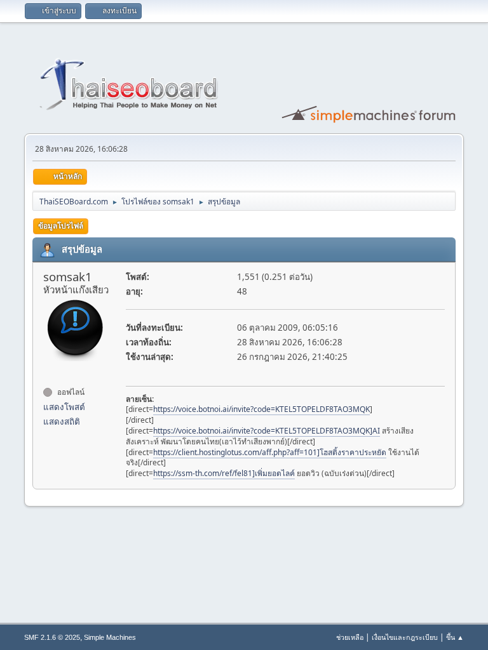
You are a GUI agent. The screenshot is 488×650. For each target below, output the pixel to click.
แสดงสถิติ (61, 421)
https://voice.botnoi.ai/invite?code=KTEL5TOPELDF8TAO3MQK (261, 409)
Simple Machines (110, 637)
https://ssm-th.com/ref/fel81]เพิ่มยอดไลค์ (224, 473)
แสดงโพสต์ (64, 407)
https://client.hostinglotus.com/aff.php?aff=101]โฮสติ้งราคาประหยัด (269, 452)
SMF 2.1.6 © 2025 (52, 637)
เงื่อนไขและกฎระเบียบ (405, 637)
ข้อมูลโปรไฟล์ (60, 225)
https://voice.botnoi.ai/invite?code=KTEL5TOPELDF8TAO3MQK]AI (266, 430)
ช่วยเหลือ (349, 637)
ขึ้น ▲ (455, 637)
